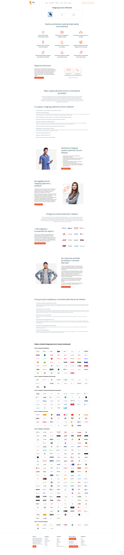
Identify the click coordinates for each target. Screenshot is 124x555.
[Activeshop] (52, 432)
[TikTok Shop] (79, 369)
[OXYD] (45, 486)
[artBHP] (38, 507)
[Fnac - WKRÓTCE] (38, 373)
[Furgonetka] (45, 418)
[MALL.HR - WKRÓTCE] (72, 373)
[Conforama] (45, 365)
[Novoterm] (79, 511)
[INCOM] (59, 464)
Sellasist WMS (51, 2)
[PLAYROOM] (79, 486)
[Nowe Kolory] (38, 425)
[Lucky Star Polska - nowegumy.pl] (79, 471)
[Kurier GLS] (59, 414)
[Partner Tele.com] (65, 486)
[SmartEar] (65, 493)
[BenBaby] (72, 439)
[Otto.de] (52, 355)
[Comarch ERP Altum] (52, 397)
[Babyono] (45, 439)
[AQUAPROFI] (45, 518)
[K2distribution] (86, 464)
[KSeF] (72, 404)
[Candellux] (86, 443)
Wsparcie (69, 2)
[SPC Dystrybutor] (38, 496)
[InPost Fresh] (45, 355)
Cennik (61, 2)
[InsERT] (65, 408)
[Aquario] (38, 435)
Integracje (57, 2)
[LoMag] (72, 397)
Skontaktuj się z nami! (39, 77)
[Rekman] (59, 511)
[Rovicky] (38, 493)
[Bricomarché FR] (45, 369)
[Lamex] (86, 468)
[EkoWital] (45, 453)
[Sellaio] (45, 387)
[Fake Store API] (65, 514)
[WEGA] (79, 500)
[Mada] (38, 475)
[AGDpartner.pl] (65, 432)
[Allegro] (38, 351)
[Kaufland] (59, 355)
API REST (82, 542)
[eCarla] (72, 450)
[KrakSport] (65, 468)
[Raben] (45, 422)
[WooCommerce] (59, 379)
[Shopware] (38, 383)
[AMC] (72, 432)
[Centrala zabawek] (38, 446)
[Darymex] (65, 446)
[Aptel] (86, 432)
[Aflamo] (65, 511)
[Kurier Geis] (79, 414)
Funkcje (46, 2)
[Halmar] (45, 460)
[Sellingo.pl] (38, 379)
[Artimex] (45, 435)
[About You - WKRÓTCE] (59, 373)
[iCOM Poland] (38, 464)
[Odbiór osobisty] (59, 418)
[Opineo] (45, 525)
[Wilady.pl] (38, 503)
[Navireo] (65, 404)
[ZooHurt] (65, 503)
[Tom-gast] (86, 496)
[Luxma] (86, 471)
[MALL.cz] (72, 362)
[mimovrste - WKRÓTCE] (65, 373)
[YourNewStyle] (52, 503)
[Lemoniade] (65, 471)
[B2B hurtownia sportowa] (79, 435)
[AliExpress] (59, 358)
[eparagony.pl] (45, 404)
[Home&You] (79, 355)
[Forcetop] (59, 457)
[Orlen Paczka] (52, 418)
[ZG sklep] (59, 503)
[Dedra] (79, 446)
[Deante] (72, 446)
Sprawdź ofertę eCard (65, 168)
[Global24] (79, 422)
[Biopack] (45, 443)
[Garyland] (79, 457)
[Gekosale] (79, 379)
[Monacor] (72, 478)
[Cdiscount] (86, 358)
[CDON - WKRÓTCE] (52, 373)
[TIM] (72, 496)
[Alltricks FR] (59, 369)
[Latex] (38, 471)
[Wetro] (86, 500)
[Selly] (86, 383)
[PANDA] (52, 486)
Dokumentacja (83, 541)
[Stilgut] (52, 496)
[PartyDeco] (72, 486)
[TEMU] (38, 362)
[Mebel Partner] (45, 478)
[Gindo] (59, 518)
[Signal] (59, 493)
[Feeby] (59, 507)
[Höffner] (86, 365)
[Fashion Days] (38, 365)
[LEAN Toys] (45, 471)
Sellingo (58, 540)
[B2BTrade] (86, 435)
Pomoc (82, 539)
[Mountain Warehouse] (65, 369)
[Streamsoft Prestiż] (45, 400)
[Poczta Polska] (72, 414)
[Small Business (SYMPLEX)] (38, 400)
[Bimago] (86, 439)
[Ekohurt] (38, 453)
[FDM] (45, 457)
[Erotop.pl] (59, 453)
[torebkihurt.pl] (38, 514)
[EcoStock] (79, 450)
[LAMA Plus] (79, 468)
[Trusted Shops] (38, 528)
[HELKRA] (59, 460)
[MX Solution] (38, 478)
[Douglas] (72, 358)
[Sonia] (79, 493)
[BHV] (52, 369)
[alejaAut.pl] (79, 503)
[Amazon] (86, 351)
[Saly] (86, 379)
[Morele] (38, 358)
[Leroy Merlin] (45, 362)
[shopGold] (45, 383)
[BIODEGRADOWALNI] (38, 443)
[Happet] (52, 460)
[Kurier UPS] (52, 414)
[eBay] (45, 351)
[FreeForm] (65, 457)
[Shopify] (52, 383)
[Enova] (59, 397)
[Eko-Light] (86, 450)
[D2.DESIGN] (59, 446)
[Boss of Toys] (72, 443)
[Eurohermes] (65, 422)
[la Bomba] (72, 468)
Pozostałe (46, 545)
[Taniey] (65, 362)
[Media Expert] (79, 362)
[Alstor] (86, 503)
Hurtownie (46, 539)
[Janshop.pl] (79, 464)
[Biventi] (59, 443)
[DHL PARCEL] (45, 414)
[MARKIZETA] (59, 475)
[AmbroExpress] (65, 418)
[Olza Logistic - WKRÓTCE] (59, 422)
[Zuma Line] (59, 514)
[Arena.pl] (52, 351)
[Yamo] (45, 503)
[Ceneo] (38, 525)
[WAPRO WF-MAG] (38, 393)
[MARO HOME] (65, 475)
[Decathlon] (72, 355)
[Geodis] (72, 422)
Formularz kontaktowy (73, 546)
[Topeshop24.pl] (38, 500)
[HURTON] (38, 518)
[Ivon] (65, 464)
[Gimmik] (86, 457)
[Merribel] (86, 514)
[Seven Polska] (52, 493)
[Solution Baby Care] (72, 493)
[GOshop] (38, 387)
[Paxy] (59, 425)
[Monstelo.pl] (79, 478)
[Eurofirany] (45, 514)
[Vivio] (72, 500)
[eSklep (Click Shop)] (72, 379)
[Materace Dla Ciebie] (72, 475)
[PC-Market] (79, 397)
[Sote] (79, 383)
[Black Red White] (52, 358)
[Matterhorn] (79, 475)
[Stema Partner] (45, 496)
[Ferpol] (86, 446)
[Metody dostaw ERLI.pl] (52, 425)
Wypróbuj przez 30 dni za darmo (88, 2)
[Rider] (79, 489)
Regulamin (82, 540)
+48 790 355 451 (71, 542)
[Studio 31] (59, 496)
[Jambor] (72, 464)
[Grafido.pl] (59, 525)
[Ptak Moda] (45, 489)
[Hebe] (65, 358)
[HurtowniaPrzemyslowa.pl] (86, 460)
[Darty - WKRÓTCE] (45, 373)
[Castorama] (45, 358)
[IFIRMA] (52, 404)
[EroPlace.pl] (52, 453)
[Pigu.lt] (86, 355)
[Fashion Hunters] (38, 457)
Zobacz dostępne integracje (40, 243)
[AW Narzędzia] (72, 435)
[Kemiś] (45, 468)
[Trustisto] (86, 525)
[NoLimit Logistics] (72, 418)
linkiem (79, 284)
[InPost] (45, 425)
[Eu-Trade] (65, 453)
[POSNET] (65, 525)
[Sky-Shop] (65, 383)
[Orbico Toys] (79, 482)
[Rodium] (86, 489)
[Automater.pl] (79, 525)
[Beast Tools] (52, 439)
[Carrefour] (52, 365)
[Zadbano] (38, 422)
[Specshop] (52, 514)
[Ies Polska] (45, 464)
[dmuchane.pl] (45, 450)
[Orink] (86, 482)
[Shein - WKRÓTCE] (86, 369)
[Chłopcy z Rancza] (45, 446)
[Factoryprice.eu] (52, 507)
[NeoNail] (59, 482)
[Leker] (59, 471)
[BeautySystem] (59, 439)
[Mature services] (86, 475)
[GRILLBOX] (38, 460)
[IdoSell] (65, 379)
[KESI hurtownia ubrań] (52, 468)
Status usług (83, 544)
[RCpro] (52, 489)
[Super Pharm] (65, 365)
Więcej (34, 546)
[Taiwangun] (65, 496)
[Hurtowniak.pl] (79, 460)
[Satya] (45, 493)
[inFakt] (86, 400)
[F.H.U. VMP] (86, 453)
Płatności (46, 544)
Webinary (58, 542)
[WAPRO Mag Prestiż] (45, 397)
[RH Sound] (72, 489)
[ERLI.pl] (72, 351)
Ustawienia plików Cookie (60, 546)
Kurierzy (46, 542)
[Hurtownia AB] (72, 460)
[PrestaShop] (52, 379)
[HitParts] (65, 460)
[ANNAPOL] (79, 432)
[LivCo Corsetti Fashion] (72, 471)
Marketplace (46, 538)
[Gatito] (65, 507)
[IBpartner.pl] (72, 511)
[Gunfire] (72, 507)
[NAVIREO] (45, 393)
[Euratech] (72, 453)
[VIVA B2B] (65, 500)
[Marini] (52, 475)
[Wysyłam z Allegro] (86, 418)
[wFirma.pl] (52, 393)
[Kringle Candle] (86, 507)
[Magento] (45, 379)
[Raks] (86, 397)
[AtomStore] (72, 383)
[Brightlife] (79, 443)
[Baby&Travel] (38, 439)
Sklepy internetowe (47, 540)
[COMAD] (52, 446)
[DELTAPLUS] (79, 514)
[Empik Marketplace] (65, 351)
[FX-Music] (72, 457)
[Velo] (52, 500)
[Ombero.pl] (45, 511)
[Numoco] (65, 482)
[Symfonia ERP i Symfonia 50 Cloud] (72, 393)
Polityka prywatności (84, 545)
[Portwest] (52, 511)
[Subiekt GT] (65, 393)
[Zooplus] (38, 369)
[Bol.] (86, 362)
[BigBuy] (79, 439)
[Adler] (59, 432)
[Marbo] (45, 475)
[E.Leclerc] (72, 365)
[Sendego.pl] (38, 414)
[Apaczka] (86, 414)
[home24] (59, 362)
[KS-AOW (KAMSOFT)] (65, 397)
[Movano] (38, 482)
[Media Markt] (52, 362)
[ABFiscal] (45, 528)
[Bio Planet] (45, 507)
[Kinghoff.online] (59, 468)
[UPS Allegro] (79, 418)
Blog (57, 544)
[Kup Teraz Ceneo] (79, 351)
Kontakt (65, 2)
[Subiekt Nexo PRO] (59, 393)
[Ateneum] (59, 435)
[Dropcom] (59, 450)
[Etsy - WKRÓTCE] (79, 358)
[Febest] (52, 457)
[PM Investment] (86, 486)
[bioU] (52, 443)
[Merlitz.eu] (59, 478)
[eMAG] (38, 355)
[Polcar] (38, 489)
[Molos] (65, 478)
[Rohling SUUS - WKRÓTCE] (52, 422)
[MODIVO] (65, 355)
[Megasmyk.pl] (52, 478)
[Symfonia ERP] (65, 400)
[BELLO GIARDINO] (65, 439)
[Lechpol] (52, 471)
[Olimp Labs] (72, 482)
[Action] (45, 432)
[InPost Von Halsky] (72, 369)
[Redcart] (59, 383)
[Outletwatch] (38, 486)
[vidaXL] (59, 500)
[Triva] (72, 400)
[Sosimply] (86, 493)
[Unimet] (45, 500)
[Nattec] (52, 482)
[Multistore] (45, 482)
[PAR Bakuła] (59, 486)
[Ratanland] (86, 511)
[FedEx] (38, 418)
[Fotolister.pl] (52, 525)
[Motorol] (86, 478)
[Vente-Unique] (59, 365)
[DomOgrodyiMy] (52, 450)
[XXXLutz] (79, 365)
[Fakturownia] (79, 400)
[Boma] (65, 443)
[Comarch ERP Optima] (79, 393)
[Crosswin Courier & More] (65, 425)
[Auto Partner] (65, 435)
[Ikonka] (52, 464)
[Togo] (79, 496)
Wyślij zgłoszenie (72, 538)
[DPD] (65, 414)
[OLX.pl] (59, 351)
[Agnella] (72, 503)
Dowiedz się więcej (39, 204)
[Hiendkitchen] (79, 507)
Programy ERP (47, 541)
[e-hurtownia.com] (65, 450)
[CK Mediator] (52, 518)
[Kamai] (38, 468)
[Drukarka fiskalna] (72, 525)
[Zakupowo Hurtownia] (72, 514)
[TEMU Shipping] (72, 425)
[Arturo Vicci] (52, 435)
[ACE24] (38, 432)
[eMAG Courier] (79, 425)
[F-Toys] (79, 453)
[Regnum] (65, 489)
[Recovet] (59, 489)
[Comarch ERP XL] (86, 393)
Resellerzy (58, 539)
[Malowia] (38, 511)
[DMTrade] (38, 450)
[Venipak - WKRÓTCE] (86, 422)
